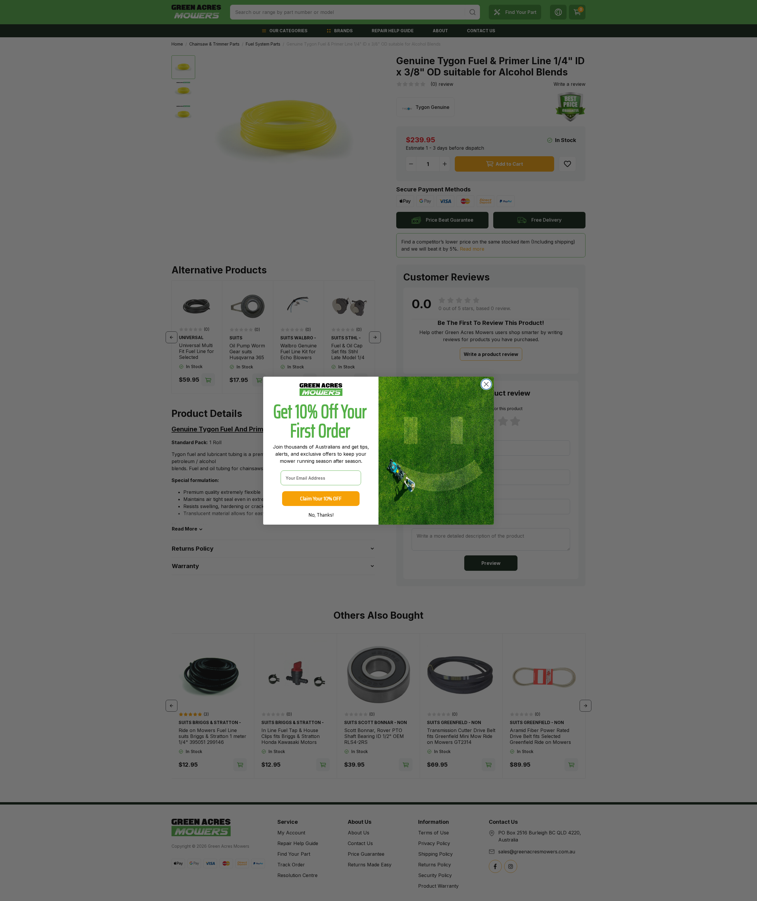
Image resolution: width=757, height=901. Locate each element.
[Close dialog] (486, 384)
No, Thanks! (321, 515)
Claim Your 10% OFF (321, 498)
